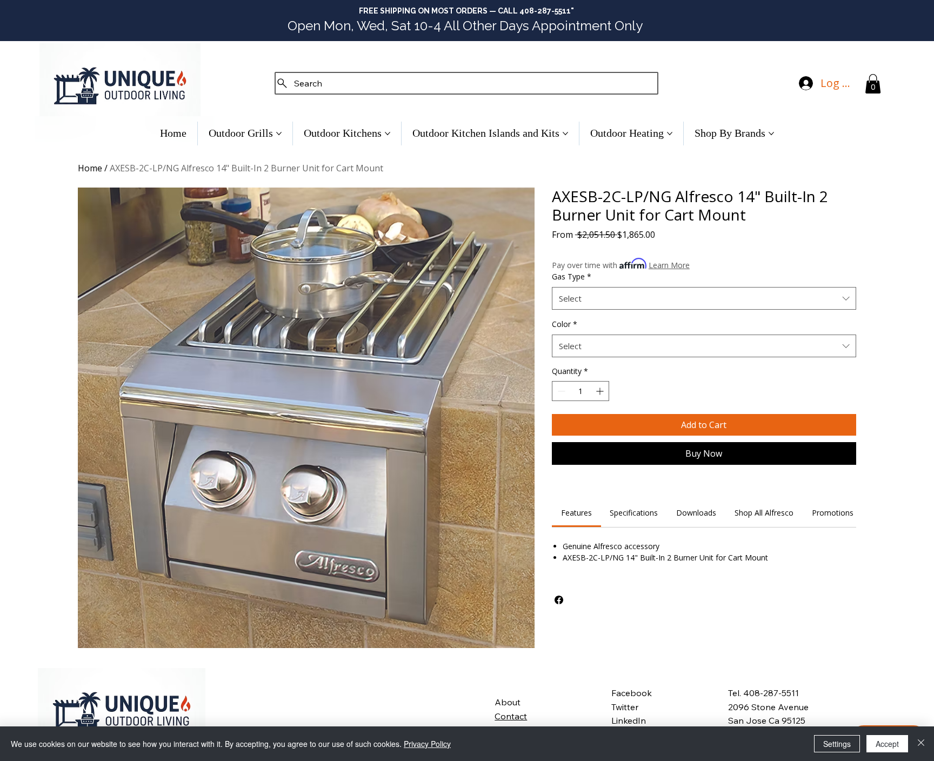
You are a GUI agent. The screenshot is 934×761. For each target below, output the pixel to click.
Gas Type (571, 276)
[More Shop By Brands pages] (771, 133)
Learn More (669, 265)
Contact (511, 716)
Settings (837, 743)
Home (90, 168)
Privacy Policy (427, 743)
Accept (887, 743)
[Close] (921, 743)
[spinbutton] (581, 391)
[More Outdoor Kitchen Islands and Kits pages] (565, 133)
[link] (576, 513)
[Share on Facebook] (558, 599)
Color (564, 324)
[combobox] (704, 298)
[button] (873, 84)
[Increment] (601, 391)
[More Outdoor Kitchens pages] (387, 133)
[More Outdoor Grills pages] (279, 133)
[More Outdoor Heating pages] (669, 133)
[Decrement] (560, 391)
